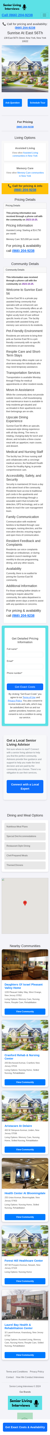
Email (10, 661)
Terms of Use (29, 697)
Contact (10, 1377)
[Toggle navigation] (44, 15)
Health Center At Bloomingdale (25, 1193)
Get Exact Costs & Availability (25, 1427)
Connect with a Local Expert (25, 786)
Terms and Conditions (17, 1371)
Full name (12, 649)
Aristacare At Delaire (18, 1125)
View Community (25, 1011)
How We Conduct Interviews (30, 1377)
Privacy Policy (15, 701)
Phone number (14, 673)
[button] (25, 903)
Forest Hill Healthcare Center (24, 1260)
